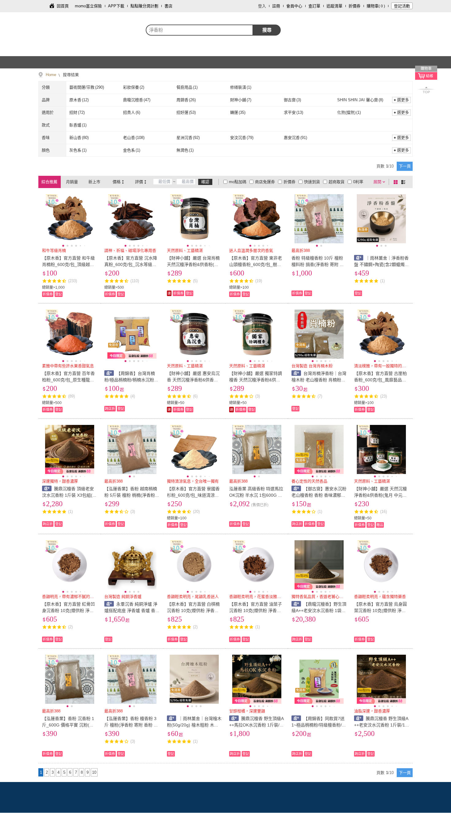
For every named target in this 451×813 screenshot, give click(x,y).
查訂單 (314, 6)
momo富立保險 (88, 6)
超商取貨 (337, 181)
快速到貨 (312, 181)
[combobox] (199, 30)
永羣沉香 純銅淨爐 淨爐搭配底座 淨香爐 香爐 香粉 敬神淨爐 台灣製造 (130, 610)
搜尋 (267, 30)
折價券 (354, 6)
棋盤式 (397, 182)
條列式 (404, 182)
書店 (168, 6)
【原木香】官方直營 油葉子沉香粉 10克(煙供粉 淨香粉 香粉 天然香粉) (255, 610)
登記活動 (402, 6)
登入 (262, 6)
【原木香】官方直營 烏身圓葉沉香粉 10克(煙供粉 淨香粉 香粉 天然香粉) (380, 610)
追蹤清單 (334, 6)
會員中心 (294, 6)
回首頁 (63, 6)
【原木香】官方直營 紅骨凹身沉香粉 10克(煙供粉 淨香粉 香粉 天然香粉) (68, 610)
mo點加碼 (237, 181)
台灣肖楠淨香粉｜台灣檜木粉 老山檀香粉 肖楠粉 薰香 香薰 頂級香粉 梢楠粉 (318, 380)
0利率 (358, 181)
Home (51, 74)
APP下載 (116, 6)
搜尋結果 (70, 74)
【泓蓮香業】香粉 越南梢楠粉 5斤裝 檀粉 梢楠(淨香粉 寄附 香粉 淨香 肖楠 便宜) (130, 495)
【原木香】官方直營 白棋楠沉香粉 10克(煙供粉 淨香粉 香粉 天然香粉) (193, 610)
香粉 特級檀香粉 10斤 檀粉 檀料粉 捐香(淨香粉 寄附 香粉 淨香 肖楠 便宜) (317, 264)
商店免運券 (265, 181)
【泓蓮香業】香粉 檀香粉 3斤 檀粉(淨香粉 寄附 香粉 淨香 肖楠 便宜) (131, 725)
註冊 (276, 6)
